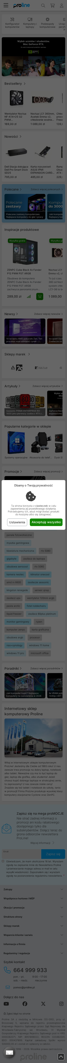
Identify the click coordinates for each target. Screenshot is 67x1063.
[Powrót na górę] (61, 1057)
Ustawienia (17, 522)
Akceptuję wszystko (46, 522)
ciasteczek (41, 505)
